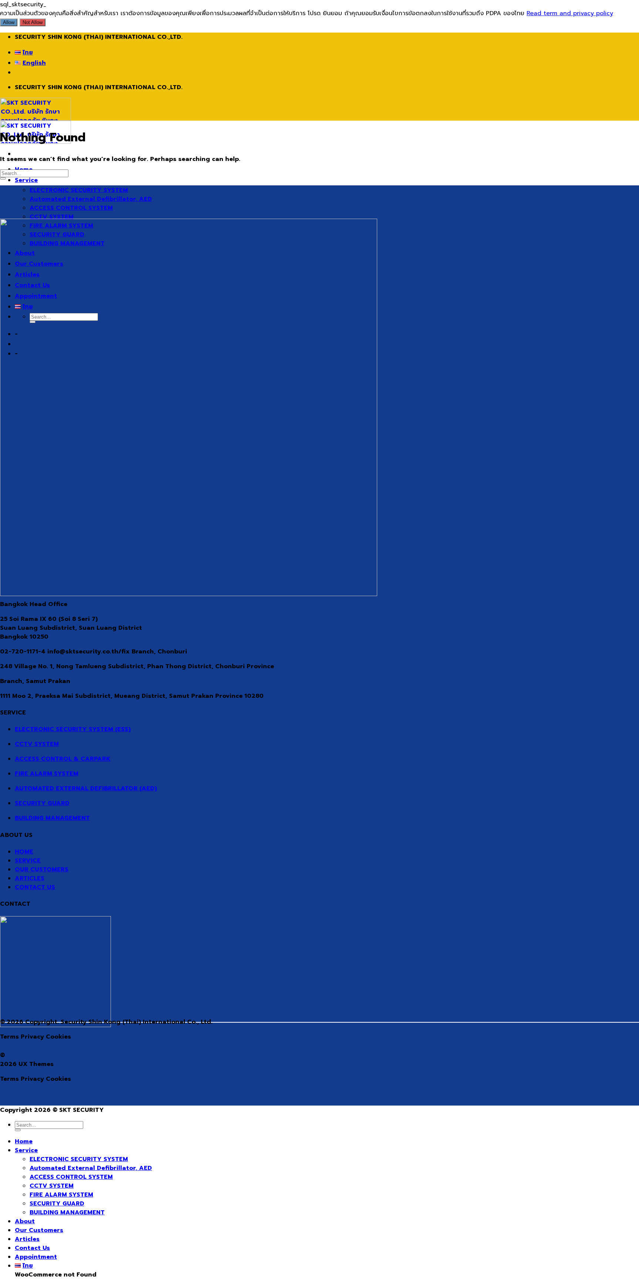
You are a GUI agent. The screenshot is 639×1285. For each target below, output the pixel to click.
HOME (24, 851)
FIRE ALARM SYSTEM (46, 773)
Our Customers (39, 1230)
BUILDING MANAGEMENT (52, 818)
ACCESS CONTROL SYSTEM (71, 207)
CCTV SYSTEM (52, 216)
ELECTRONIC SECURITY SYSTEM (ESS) (73, 729)
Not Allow (33, 22)
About (25, 1221)
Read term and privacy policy (570, 13)
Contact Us (32, 1248)
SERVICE (28, 860)
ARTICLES (29, 878)
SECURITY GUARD (42, 803)
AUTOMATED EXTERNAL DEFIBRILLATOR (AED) (86, 788)
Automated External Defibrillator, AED (91, 199)
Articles (27, 1239)
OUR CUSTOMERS (41, 869)
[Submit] (3, 178)
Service (26, 180)
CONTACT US (35, 887)
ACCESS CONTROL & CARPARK (63, 758)
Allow (8, 22)
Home (24, 1141)
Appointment (36, 1256)
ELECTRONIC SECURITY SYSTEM (79, 190)
